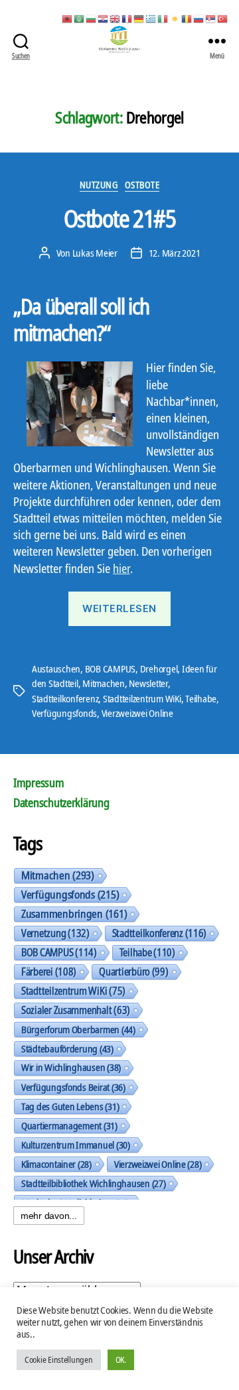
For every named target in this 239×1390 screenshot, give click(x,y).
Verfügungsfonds (64, 713)
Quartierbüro (133, 971)
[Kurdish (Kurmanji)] (175, 18)
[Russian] (199, 18)
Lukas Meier (95, 252)
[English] (115, 18)
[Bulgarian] (92, 18)
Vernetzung (55, 933)
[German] (139, 18)
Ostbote (142, 185)
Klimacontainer (56, 1163)
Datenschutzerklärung (61, 802)
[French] (127, 18)
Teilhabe (200, 698)
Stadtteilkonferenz (65, 698)
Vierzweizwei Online (137, 713)
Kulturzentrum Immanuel (75, 1144)
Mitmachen (103, 683)
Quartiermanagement (69, 1125)
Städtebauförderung (67, 1048)
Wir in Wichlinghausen (71, 1067)
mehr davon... (49, 1215)
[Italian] (163, 18)
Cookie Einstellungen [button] (59, 1359)
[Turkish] (223, 18)
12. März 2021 (174, 252)
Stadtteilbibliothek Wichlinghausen (93, 1183)
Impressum (38, 782)
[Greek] (151, 18)
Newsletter (148, 683)
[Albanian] (68, 18)
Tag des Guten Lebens (70, 1106)
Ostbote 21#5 (119, 218)
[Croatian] (104, 18)
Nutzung (99, 185)
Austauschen (56, 668)
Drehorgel (159, 668)
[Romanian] (187, 18)
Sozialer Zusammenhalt (75, 1010)
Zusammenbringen (74, 914)
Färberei (48, 971)
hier (121, 568)
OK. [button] (121, 1359)
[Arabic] (80, 18)
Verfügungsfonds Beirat (73, 1087)
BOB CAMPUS (110, 668)
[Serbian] (211, 18)
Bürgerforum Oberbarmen (78, 1029)
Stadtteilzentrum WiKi (142, 698)
